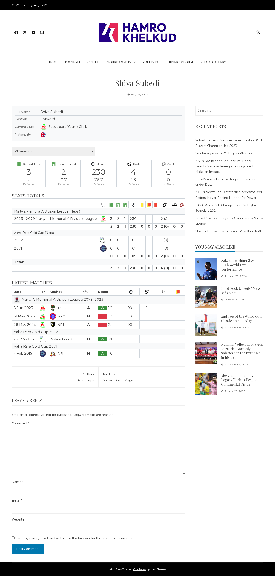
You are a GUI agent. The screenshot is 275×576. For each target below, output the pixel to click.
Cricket (94, 62)
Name (17, 482)
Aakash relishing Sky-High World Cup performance (238, 265)
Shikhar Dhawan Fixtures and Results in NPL (228, 231)
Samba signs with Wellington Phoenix (223, 153)
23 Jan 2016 (24, 339)
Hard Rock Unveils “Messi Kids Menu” (241, 290)
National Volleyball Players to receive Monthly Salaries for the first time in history (242, 351)
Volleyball (152, 62)
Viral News (139, 569)
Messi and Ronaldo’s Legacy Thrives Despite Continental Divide (239, 380)
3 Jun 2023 (23, 308)
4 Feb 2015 (23, 353)
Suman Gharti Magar (118, 377)
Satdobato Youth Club (68, 127)
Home (53, 62)
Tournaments (119, 62)
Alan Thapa (86, 377)
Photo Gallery (213, 62)
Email (17, 500)
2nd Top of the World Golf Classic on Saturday (241, 318)
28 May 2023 (25, 325)
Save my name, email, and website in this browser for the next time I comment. (75, 538)
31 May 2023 (24, 316)
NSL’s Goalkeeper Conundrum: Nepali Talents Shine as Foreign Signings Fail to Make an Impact (225, 166)
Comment (20, 423)
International (181, 62)
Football (73, 62)
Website (18, 519)
